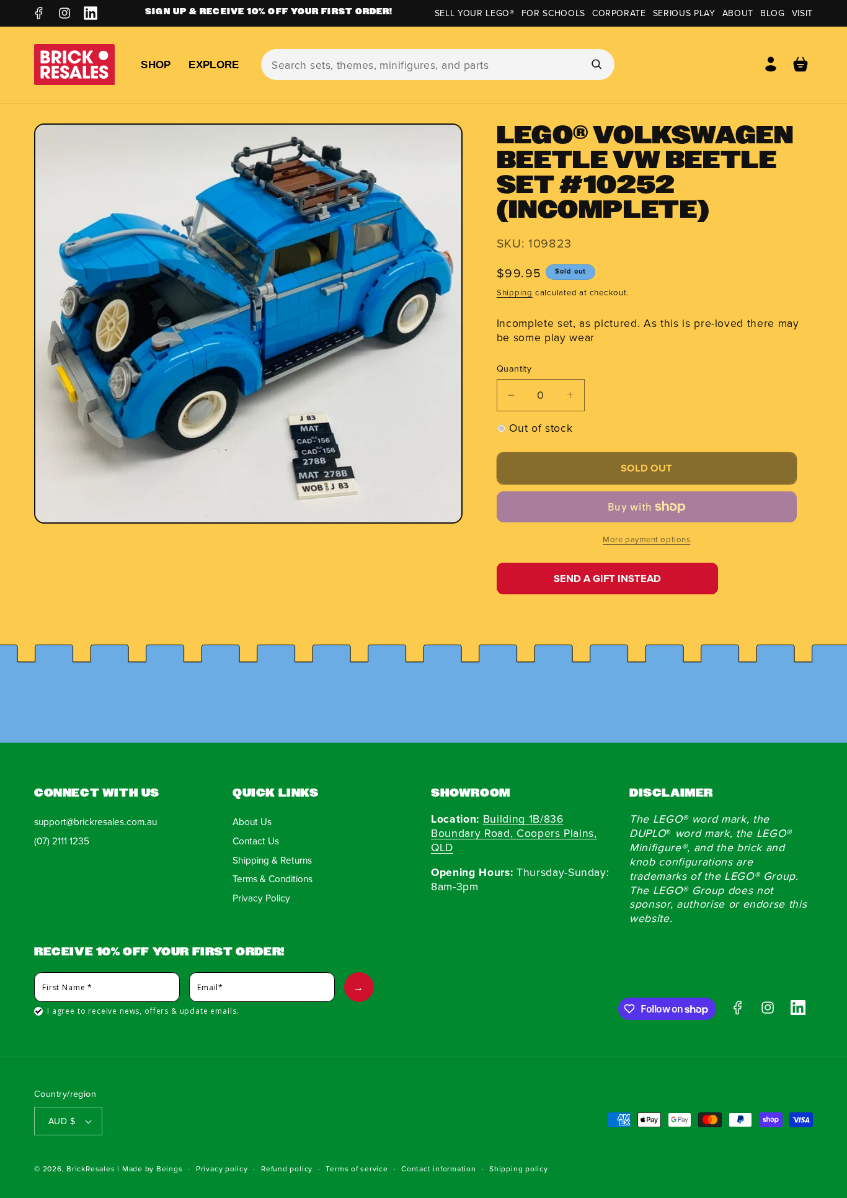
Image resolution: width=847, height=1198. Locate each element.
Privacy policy (222, 1168)
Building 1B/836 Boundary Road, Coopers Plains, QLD (514, 833)
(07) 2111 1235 (61, 840)
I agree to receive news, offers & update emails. (143, 1011)
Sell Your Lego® (475, 13)
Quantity (514, 368)
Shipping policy (518, 1168)
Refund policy (287, 1168)
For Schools (553, 13)
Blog (772, 13)
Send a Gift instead (607, 578)
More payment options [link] (646, 539)
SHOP (156, 64)
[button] (800, 64)
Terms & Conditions (273, 878)
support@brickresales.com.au (95, 821)
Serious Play (684, 13)
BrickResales (90, 1168)
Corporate (619, 13)
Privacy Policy (261, 898)
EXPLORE (213, 64)
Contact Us (256, 840)
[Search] (596, 64)
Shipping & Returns (272, 860)
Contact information (438, 1168)
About (737, 13)
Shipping (515, 292)
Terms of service (357, 1168)
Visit (802, 13)
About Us (252, 821)
